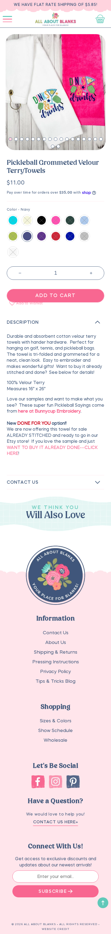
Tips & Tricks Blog (55, 681)
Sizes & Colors (55, 721)
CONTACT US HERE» (55, 822)
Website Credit (56, 929)
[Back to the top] (103, 902)
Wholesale (55, 740)
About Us (55, 642)
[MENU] (7, 19)
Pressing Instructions (55, 662)
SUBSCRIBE (53, 891)
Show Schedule (55, 730)
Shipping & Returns (55, 652)
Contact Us (55, 632)
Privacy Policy (55, 671)
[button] (7, 19)
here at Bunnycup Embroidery (49, 411)
